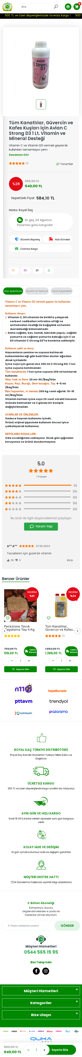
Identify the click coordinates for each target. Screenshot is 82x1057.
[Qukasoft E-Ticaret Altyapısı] (41, 1039)
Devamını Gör (19, 155)
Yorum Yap (43, 526)
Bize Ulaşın (41, 1014)
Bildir (70, 560)
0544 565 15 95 (41, 949)
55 (12, 560)
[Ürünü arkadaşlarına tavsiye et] (26, 270)
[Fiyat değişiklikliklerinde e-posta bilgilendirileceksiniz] (49, 270)
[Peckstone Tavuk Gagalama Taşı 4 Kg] (20, 605)
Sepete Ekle (60, 1050)
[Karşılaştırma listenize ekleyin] (38, 270)
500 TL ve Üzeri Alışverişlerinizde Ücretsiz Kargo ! (35, 15)
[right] (77, 631)
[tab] (13, 291)
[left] (4, 631)
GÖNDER (67, 926)
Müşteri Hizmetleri (41, 990)
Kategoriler (41, 1002)
